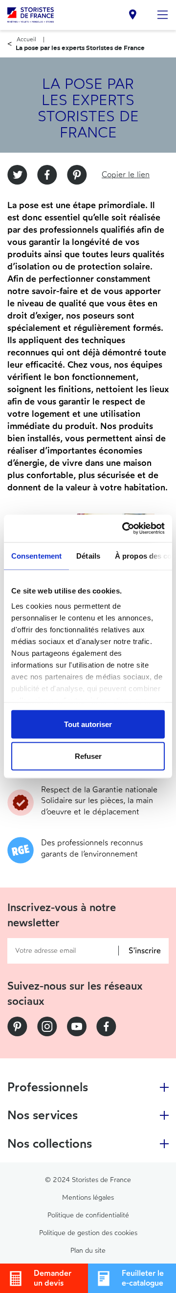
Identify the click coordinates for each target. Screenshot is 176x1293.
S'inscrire (145, 950)
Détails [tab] (88, 555)
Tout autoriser (88, 724)
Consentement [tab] (36, 555)
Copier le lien (126, 174)
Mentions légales (88, 1197)
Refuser (88, 756)
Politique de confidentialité (88, 1215)
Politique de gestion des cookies (88, 1233)
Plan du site (88, 1250)
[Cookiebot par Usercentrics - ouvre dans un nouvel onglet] (124, 528)
